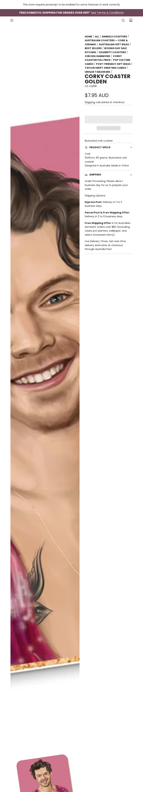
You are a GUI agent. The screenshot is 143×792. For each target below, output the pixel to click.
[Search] (123, 20)
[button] (109, 119)
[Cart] (131, 20)
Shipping (90, 102)
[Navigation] (12, 20)
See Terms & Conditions (107, 13)
